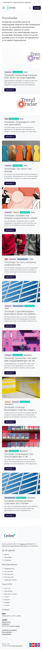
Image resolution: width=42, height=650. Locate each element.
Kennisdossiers (8, 574)
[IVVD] (10, 7)
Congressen (7, 560)
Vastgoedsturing (9, 568)
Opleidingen (8, 557)
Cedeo (22, 544)
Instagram (7, 602)
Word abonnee (8, 577)
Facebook (7, 599)
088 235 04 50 (6, 622)
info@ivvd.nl (5, 624)
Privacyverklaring (7, 632)
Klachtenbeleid (6, 634)
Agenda (6, 554)
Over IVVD (7, 588)
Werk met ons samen (10, 594)
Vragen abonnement (10, 580)
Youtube (6, 605)
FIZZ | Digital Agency (18, 645)
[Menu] (3, 8)
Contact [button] (36, 8)
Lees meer (9, 90)
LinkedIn (6, 597)
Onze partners (8, 591)
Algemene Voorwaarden (9, 630)
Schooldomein (8, 571)
